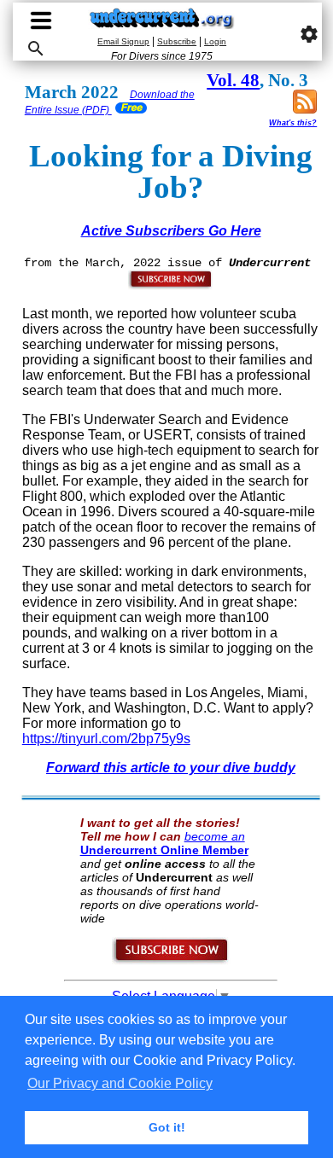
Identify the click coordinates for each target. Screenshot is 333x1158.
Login (215, 41)
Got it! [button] (167, 1127)
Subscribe (176, 41)
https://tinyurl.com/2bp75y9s (106, 738)
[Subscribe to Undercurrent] (171, 961)
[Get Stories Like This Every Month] (170, 286)
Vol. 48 (233, 80)
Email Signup (123, 41)
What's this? (293, 123)
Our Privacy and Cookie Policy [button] (120, 1083)
